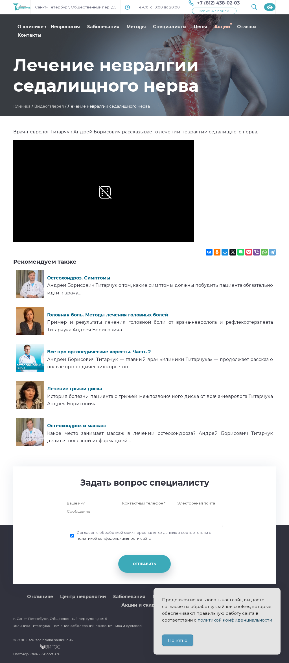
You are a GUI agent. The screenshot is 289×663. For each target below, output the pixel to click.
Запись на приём (214, 11)
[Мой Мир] (225, 252)
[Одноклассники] (217, 252)
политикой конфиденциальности (235, 620)
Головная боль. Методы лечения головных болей (107, 315)
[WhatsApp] (264, 252)
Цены (200, 26)
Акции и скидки (141, 605)
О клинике (30, 26)
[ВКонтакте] (209, 252)
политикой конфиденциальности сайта (114, 538)
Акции (222, 26)
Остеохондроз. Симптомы (78, 278)
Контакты (29, 35)
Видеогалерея (49, 106)
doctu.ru (53, 654)
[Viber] (256, 252)
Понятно (177, 640)
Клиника (21, 106)
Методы (136, 26)
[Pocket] (248, 252)
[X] (232, 252)
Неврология (65, 26)
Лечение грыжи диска (74, 388)
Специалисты (170, 26)
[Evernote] (240, 252)
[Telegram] (272, 252)
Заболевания (103, 26)
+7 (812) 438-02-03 (218, 3)
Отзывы (247, 26)
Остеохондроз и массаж (76, 425)
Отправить (144, 564)
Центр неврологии (83, 596)
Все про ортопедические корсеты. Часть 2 (99, 351)
